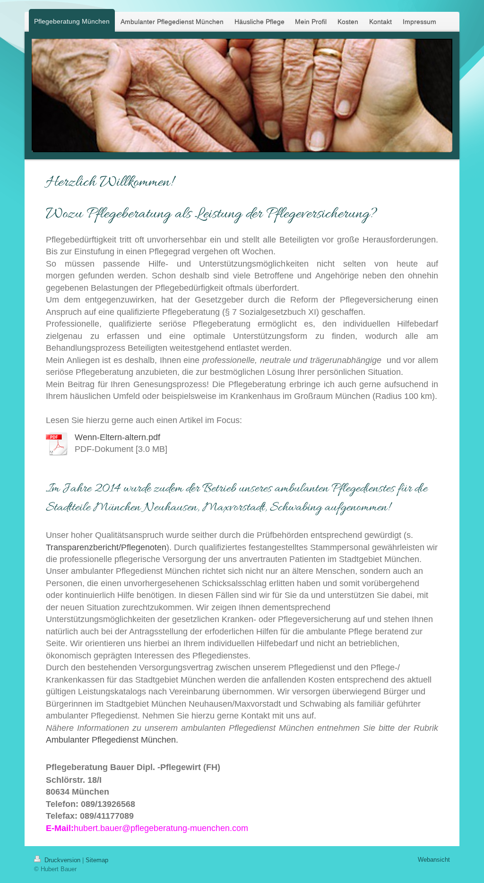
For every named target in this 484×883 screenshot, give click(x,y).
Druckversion (62, 860)
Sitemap (97, 860)
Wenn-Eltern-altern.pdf (117, 437)
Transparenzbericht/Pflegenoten (106, 547)
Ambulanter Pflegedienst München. (112, 739)
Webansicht (434, 859)
